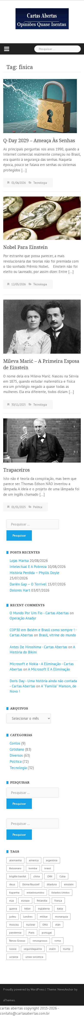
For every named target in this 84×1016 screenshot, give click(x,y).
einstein (68, 884)
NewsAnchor (65, 989)
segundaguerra (33, 948)
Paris (31, 932)
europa (25, 900)
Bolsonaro (15, 868)
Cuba (62, 876)
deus (12, 884)
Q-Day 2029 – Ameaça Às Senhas (39, 140)
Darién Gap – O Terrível (28, 584)
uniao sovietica (34, 956)
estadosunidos (35, 892)
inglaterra (44, 908)
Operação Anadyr (23, 618)
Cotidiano (17, 749)
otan (58, 924)
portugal (47, 932)
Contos (15, 743)
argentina (51, 860)
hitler (27, 908)
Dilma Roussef (30, 884)
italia (60, 908)
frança (58, 900)
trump (66, 948)
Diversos (16, 755)
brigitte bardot (17, 876)
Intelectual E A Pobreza (28, 566)
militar (44, 916)
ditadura (52, 884)
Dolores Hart (20, 590)
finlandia (42, 900)
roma (57, 940)
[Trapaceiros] (42, 440)
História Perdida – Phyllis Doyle (34, 572)
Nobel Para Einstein (25, 247)
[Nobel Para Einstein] (42, 217)
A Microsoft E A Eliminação (49, 669)
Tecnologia (40, 183)
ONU (45, 924)
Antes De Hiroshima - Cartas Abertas (38, 647)
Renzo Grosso (17, 940)
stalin (52, 948)
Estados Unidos (60, 892)
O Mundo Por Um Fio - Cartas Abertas (39, 613)
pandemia (15, 932)
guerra (13, 908)
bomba (33, 868)
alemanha (15, 860)
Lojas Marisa (19, 560)
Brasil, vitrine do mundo (57, 635)
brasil (47, 868)
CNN (49, 876)
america (34, 860)
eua (11, 900)
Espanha (14, 892)
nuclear (30, 924)
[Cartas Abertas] (42, 18)
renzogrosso (40, 940)
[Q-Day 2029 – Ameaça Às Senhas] (40, 105)
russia (12, 948)
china (36, 876)
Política (37, 507)
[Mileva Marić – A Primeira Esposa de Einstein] (42, 326)
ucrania (13, 956)
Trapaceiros (16, 470)
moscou (14, 924)
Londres (28, 916)
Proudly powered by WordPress (24, 989)
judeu (12, 916)
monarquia (61, 916)
